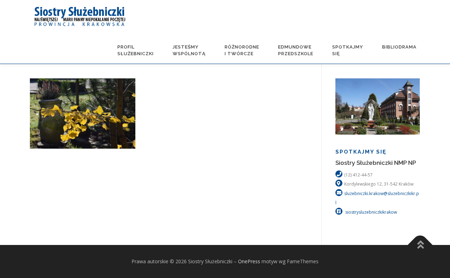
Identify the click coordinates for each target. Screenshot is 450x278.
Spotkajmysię (347, 50)
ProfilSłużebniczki (135, 50)
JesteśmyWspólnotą (189, 50)
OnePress (249, 261)
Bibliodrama (399, 47)
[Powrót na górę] (420, 245)
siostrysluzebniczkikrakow (370, 212)
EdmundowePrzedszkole (295, 50)
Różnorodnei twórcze (242, 50)
